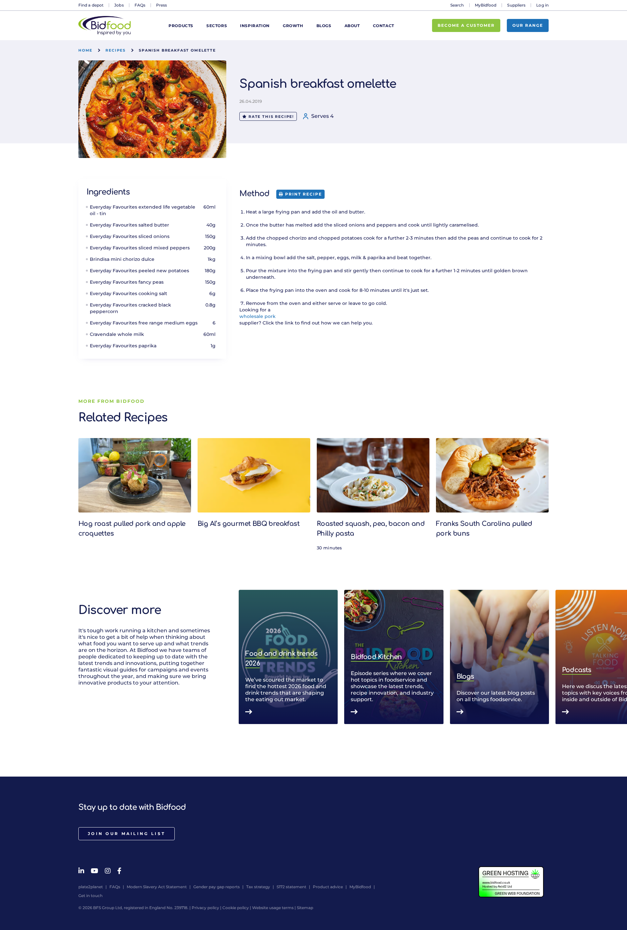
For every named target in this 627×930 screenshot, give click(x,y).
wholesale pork (257, 316)
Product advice (328, 886)
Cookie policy (235, 907)
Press (161, 5)
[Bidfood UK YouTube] (94, 871)
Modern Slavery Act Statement (157, 886)
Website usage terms (273, 907)
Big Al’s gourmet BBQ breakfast (248, 524)
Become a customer (466, 25)
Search (457, 5)
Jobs (118, 5)
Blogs (323, 25)
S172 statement (291, 886)
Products (181, 25)
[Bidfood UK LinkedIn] (81, 871)
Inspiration (255, 25)
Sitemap (305, 907)
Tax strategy (258, 886)
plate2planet (90, 886)
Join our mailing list (126, 833)
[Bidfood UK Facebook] (119, 871)
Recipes (115, 50)
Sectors (216, 25)
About (352, 25)
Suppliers (516, 5)
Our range (527, 25)
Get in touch (90, 895)
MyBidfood (486, 5)
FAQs (140, 5)
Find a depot (91, 5)
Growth (293, 25)
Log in (542, 5)
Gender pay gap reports (216, 886)
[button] (549, 657)
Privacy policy (205, 907)
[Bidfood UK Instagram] (108, 871)
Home (85, 50)
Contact (383, 25)
